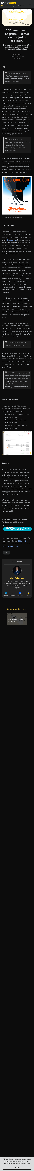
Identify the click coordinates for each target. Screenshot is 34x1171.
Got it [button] (17, 1167)
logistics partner (10, 240)
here (28, 1163)
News (7, 553)
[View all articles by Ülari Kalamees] (17, 570)
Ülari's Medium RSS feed (10, 547)
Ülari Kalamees (17, 54)
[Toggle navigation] (30, 4)
